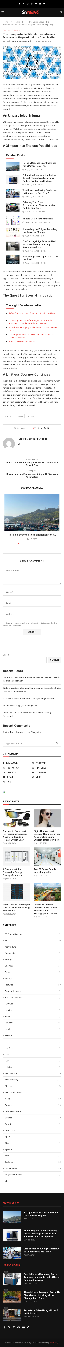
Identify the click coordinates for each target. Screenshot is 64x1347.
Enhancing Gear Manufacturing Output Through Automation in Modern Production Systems (39, 178)
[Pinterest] (31, 3)
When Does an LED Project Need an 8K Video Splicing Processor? (16, 907)
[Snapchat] (28, 1327)
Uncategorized (33, 1168)
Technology (33, 1162)
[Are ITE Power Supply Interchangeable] (47, 856)
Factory (33, 978)
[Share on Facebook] (38, 428)
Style (33, 1143)
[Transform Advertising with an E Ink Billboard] (12, 1315)
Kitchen (33, 1035)
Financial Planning (33, 991)
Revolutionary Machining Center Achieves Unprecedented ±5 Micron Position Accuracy (42, 1277)
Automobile (33, 953)
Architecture (33, 946)
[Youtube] (36, 3)
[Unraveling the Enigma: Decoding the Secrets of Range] (12, 232)
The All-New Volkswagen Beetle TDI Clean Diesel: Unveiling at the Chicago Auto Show (42, 1295)
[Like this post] (35, 428)
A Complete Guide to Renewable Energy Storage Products (29, 698)
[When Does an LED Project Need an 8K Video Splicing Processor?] (16, 892)
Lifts (33, 1054)
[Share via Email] (48, 428)
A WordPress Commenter (15, 732)
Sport (33, 1136)
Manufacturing (33, 1079)
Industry (33, 1022)
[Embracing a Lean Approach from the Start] (12, 259)
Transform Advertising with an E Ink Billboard (41, 1312)
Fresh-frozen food (33, 997)
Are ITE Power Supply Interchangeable (20, 705)
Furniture (33, 1003)
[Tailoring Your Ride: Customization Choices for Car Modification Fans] (12, 207)
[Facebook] (19, 3)
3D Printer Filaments (33, 934)
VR (33, 1181)
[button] (7, 520)
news (20, 416)
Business (33, 965)
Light (33, 1060)
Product (33, 1105)
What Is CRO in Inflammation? (37, 219)
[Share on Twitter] (41, 428)
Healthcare (33, 1010)
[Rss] (44, 3)
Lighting (33, 1067)
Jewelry (33, 1029)
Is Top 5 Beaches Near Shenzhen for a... (32, 534)
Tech (33, 1155)
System (33, 1149)
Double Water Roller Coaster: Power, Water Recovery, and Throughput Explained (45, 909)
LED (33, 1041)
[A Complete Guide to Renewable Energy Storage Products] (16, 856)
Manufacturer (33, 1073)
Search (6, 654)
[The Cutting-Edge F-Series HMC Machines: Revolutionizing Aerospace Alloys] (12, 246)
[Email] (40, 3)
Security (33, 1124)
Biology (33, 959)
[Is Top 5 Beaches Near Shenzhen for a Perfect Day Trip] (12, 166)
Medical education (33, 1092)
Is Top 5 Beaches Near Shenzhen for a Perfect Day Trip (41, 1214)
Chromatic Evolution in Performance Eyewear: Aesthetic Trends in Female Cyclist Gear (15, 835)
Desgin (33, 972)
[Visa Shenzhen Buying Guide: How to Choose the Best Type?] (12, 193)
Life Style (33, 1048)
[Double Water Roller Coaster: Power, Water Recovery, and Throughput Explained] (47, 892)
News (33, 1098)
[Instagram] (27, 3)
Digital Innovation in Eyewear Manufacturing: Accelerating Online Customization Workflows (47, 835)
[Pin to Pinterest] (45, 428)
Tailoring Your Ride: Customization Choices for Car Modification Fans (38, 205)
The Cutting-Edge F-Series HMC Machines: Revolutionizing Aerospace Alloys (39, 244)
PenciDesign (54, 1342)
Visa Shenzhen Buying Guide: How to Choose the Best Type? (41, 1250)
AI (33, 940)
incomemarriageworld (21, 41)
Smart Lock (33, 1130)
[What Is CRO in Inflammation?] (12, 220)
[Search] (61, 12)
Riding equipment (33, 1111)
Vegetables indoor (33, 1174)
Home (5, 21)
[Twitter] (23, 3)
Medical (33, 1086)
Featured (19, 21)
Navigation (36, 732)
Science (31, 416)
